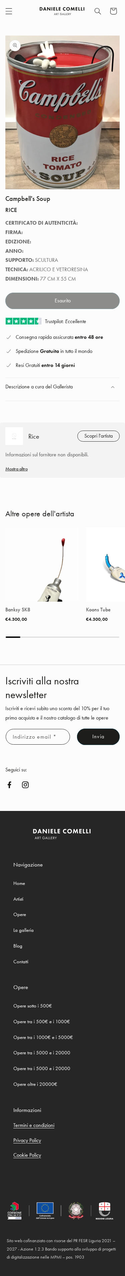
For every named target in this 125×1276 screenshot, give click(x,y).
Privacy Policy (27, 1140)
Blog (17, 946)
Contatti (20, 962)
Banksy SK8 (17, 609)
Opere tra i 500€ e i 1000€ (41, 1022)
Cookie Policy (27, 1154)
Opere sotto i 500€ (32, 1006)
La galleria (23, 930)
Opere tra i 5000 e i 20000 (41, 1053)
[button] (8, 11)
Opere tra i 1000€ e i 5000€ (43, 1037)
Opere (19, 914)
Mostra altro (16, 469)
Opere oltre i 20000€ (35, 1084)
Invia (98, 736)
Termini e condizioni (33, 1125)
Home (19, 883)
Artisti (18, 899)
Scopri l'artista (98, 436)
